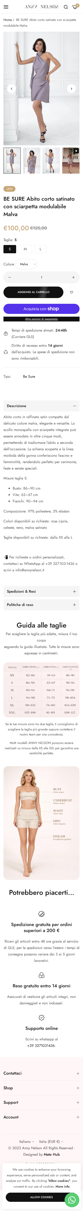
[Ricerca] (66, 6)
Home (7, 19)
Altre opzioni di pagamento (41, 319)
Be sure (29, 376)
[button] (71, 88)
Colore (8, 264)
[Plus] (73, 277)
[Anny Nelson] (41, 6)
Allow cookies (41, 1197)
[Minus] (10, 277)
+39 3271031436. (41, 1045)
